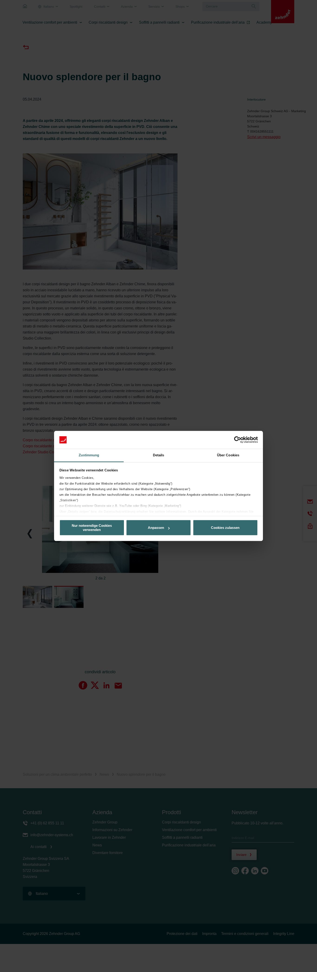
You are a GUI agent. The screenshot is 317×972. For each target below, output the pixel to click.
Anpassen (156, 528)
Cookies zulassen (225, 528)
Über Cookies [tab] (228, 455)
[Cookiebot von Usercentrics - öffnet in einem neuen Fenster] (237, 439)
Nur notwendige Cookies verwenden (92, 528)
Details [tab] (158, 455)
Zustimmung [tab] (89, 455)
